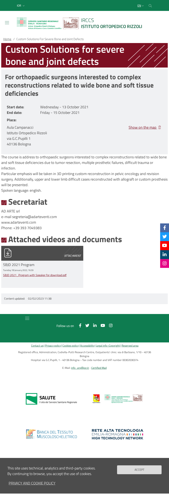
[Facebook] (164, 227)
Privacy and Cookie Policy (32, 483)
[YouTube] (164, 245)
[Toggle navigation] (7, 22)
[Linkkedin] (165, 254)
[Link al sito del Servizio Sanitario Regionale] (51, 399)
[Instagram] (165, 263)
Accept (139, 469)
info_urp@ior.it (80, 368)
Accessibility (87, 346)
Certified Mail (99, 368)
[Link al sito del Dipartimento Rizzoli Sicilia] (117, 399)
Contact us (37, 346)
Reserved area (130, 346)
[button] (21, 5)
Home (7, 39)
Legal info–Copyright (108, 346)
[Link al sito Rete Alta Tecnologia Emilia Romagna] (117, 434)
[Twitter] (164, 236)
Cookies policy (70, 346)
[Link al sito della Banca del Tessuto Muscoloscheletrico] (51, 434)
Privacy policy (53, 346)
